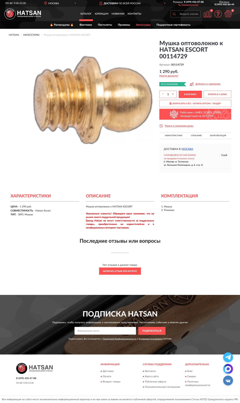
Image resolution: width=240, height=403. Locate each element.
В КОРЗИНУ (190, 94)
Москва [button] (187, 149)
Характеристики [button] (173, 136)
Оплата (107, 376)
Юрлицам (101, 14)
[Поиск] (174, 13)
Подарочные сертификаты (173, 25)
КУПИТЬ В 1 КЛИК (217, 94)
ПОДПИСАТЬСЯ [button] (151, 331)
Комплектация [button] (218, 136)
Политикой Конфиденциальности (119, 339)
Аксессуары (143, 25)
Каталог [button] (86, 14)
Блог (190, 371)
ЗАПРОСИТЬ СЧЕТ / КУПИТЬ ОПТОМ (196, 103)
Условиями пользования (151, 339)
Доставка (108, 371)
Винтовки (86, 25)
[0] (228, 13)
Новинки (118, 14)
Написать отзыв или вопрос (120, 271)
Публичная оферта (155, 382)
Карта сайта (152, 376)
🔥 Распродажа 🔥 (62, 25)
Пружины (124, 25)
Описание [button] (196, 136)
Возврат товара (111, 382)
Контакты (134, 14)
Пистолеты (105, 25)
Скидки (191, 376)
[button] (188, 5)
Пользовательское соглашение (162, 387)
